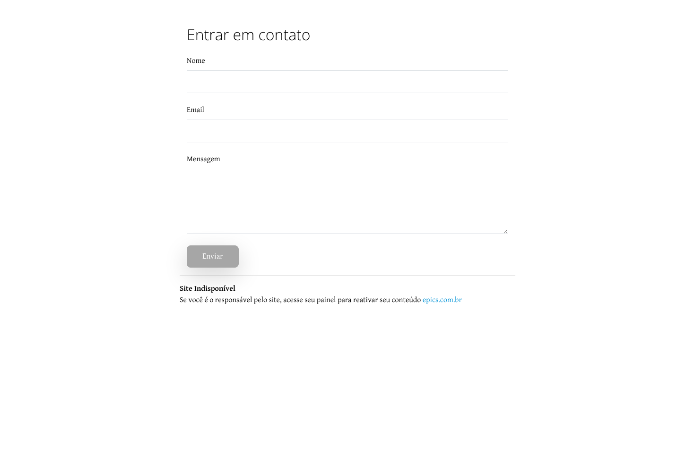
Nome (196, 60)
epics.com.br (442, 300)
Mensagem (203, 159)
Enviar (212, 256)
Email (195, 109)
